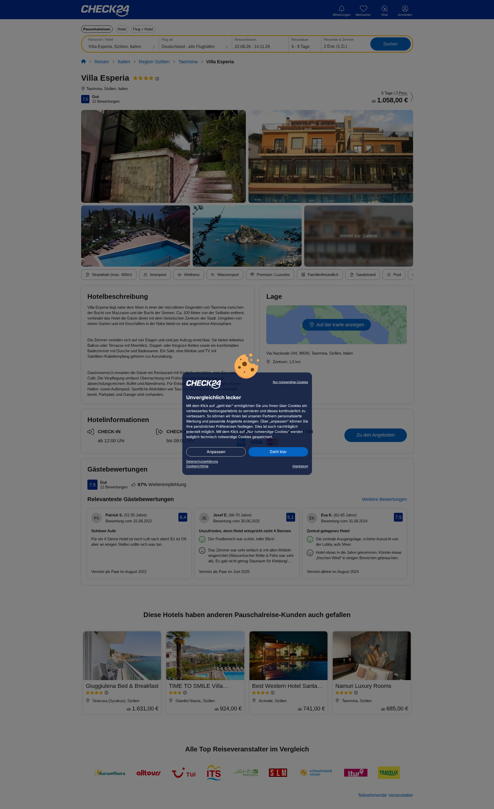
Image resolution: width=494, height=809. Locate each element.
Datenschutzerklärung (202, 461)
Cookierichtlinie (197, 466)
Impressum (300, 466)
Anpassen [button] (216, 451)
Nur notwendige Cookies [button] (290, 382)
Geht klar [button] (278, 451)
